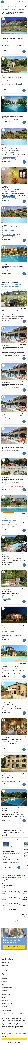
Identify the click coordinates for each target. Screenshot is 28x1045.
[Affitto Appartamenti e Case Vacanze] (2, 2)
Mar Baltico (4, 965)
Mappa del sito (5, 974)
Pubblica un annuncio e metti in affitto (12, 1014)
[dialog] (14, 1030)
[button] (26, 2)
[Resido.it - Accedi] (22, 2)
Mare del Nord (5, 962)
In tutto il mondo (6, 971)
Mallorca (3, 968)
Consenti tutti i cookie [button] (14, 1039)
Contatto (4, 1006)
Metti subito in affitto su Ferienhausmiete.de (14, 947)
